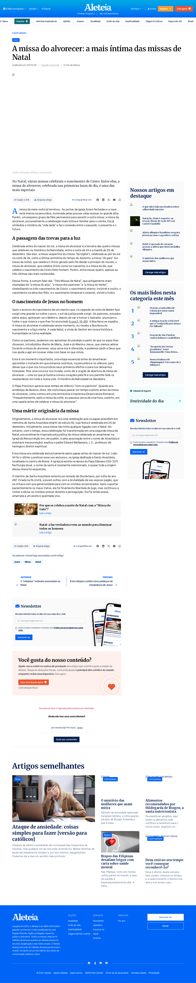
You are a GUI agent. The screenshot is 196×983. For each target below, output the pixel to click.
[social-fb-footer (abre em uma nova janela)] (95, 963)
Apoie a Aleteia (60, 972)
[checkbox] (16, 628)
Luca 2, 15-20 (78, 321)
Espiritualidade (132, 21)
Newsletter (98, 921)
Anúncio (97, 938)
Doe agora (182, 8)
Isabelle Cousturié (50, 65)
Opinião (66, 21)
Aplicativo (97, 925)
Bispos (107, 835)
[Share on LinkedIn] (103, 200)
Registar (164, 8)
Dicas (18, 779)
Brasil (190, 21)
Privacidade (154, 972)
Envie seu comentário (66, 739)
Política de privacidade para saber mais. (155, 443)
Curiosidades (110, 779)
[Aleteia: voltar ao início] (98, 7)
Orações (20, 21)
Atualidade (95, 21)
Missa (28, 561)
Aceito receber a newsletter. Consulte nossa (50, 629)
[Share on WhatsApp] (120, 200)
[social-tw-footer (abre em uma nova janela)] (101, 963)
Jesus (17, 561)
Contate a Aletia (138, 972)
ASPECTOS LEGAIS (94, 972)
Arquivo (80, 21)
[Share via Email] (114, 200)
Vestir (96, 933)
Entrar (153, 8)
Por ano (121, 921)
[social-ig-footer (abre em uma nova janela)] (106, 963)
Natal (38, 561)
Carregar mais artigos (155, 272)
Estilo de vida (113, 21)
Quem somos (76, 972)
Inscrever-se (24, 637)
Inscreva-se (98, 929)
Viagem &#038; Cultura (79, 933)
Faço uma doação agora (32, 682)
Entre (80, 727)
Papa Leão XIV (175, 21)
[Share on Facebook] (97, 200)
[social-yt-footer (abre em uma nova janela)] (89, 963)
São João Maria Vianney (109, 13)
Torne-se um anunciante (117, 972)
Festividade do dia (147, 401)
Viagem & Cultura (154, 21)
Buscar (47, 8)
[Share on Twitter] (108, 200)
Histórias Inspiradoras (46, 21)
